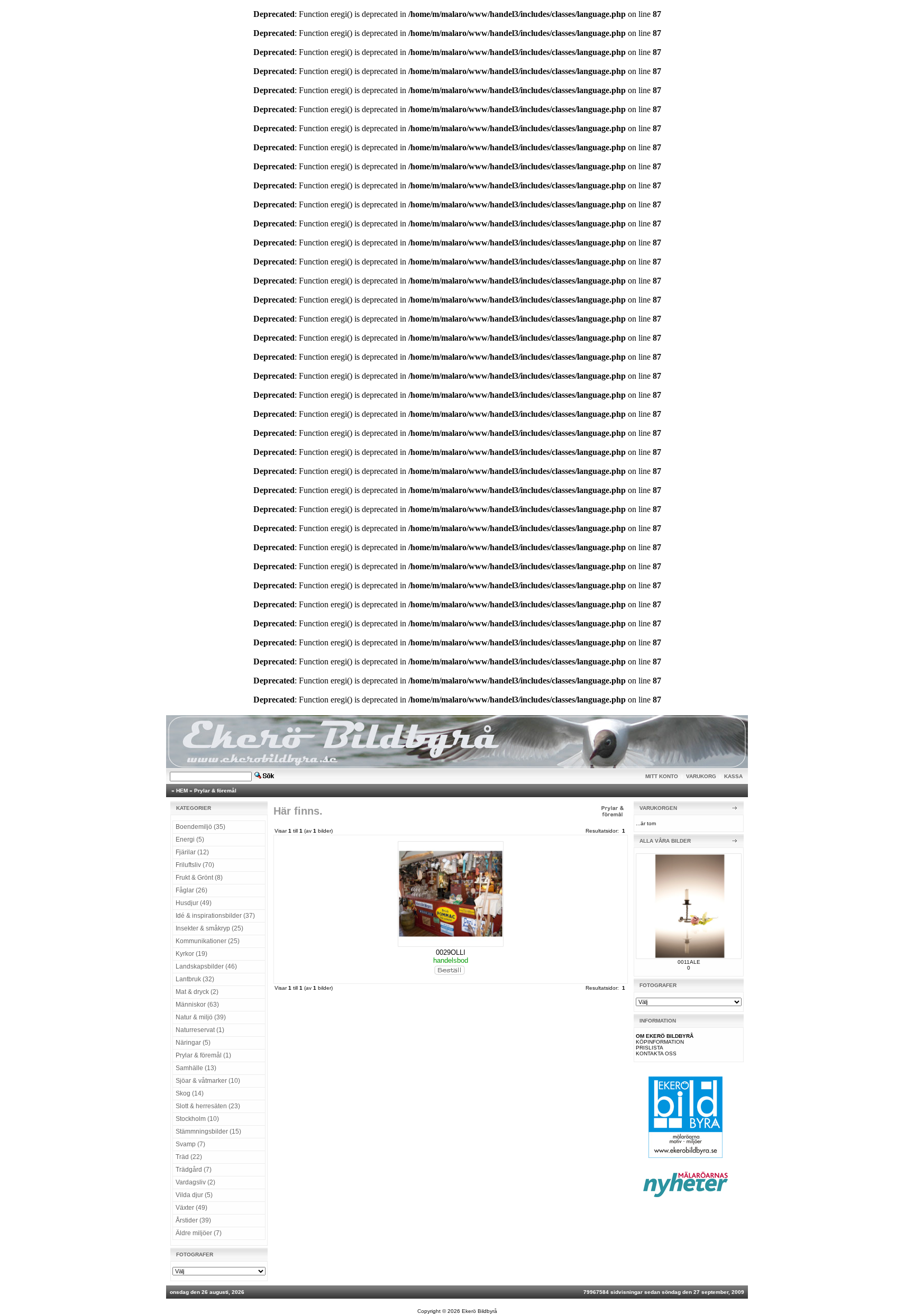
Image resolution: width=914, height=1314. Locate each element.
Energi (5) (190, 839)
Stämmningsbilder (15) (208, 1131)
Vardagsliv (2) (195, 1182)
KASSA (733, 776)
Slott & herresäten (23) (208, 1106)
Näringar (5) (193, 1042)
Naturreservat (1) (200, 1030)
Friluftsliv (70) (195, 865)
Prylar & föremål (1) (203, 1055)
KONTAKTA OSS (656, 1053)
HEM (182, 790)
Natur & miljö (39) (201, 1017)
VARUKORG (701, 776)
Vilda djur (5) (194, 1195)
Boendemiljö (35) (200, 827)
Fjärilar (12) (192, 852)
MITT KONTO (661, 776)
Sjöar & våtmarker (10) (208, 1080)
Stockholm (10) (197, 1119)
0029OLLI (450, 952)
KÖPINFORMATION (660, 1042)
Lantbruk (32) (195, 979)
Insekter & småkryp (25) (209, 928)
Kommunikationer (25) (208, 941)
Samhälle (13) (196, 1068)
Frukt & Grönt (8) (199, 877)
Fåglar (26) (191, 890)
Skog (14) (190, 1093)
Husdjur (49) (194, 903)
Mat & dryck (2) (197, 992)
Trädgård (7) (194, 1169)
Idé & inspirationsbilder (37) (215, 915)
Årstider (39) (193, 1220)
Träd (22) (189, 1157)
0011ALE (689, 962)
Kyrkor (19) (191, 953)
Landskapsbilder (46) (206, 966)
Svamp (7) (190, 1144)
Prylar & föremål (215, 790)
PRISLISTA (649, 1048)
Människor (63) (197, 1004)
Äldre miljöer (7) (199, 1233)
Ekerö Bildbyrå (479, 1311)
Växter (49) (191, 1207)
